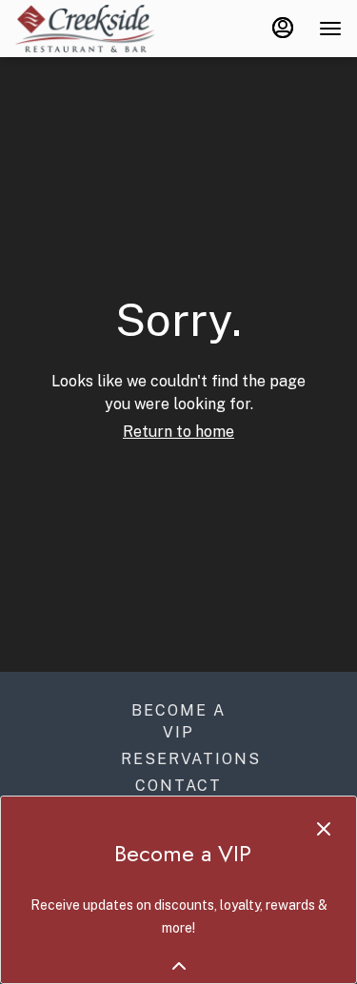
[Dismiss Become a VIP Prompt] (324, 829)
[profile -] (282, 27)
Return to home (178, 432)
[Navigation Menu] (330, 28)
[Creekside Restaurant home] (101, 28)
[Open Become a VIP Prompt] (179, 965)
